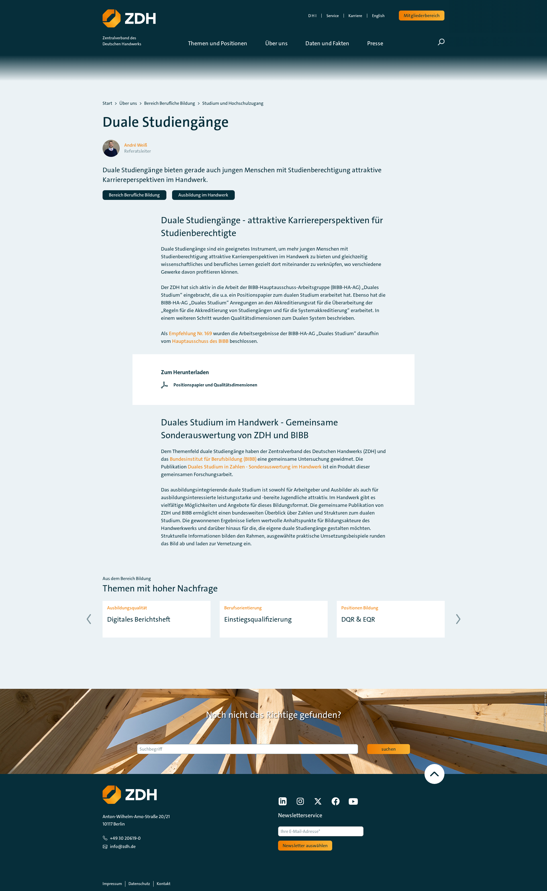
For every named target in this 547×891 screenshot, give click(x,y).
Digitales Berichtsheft (138, 619)
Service (332, 16)
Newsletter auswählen (305, 846)
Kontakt (163, 883)
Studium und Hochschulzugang (233, 103)
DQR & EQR (358, 619)
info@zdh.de (123, 846)
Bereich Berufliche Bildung (169, 103)
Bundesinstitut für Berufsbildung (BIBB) (213, 459)
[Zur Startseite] (129, 18)
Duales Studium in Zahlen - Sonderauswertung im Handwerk (255, 466)
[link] (210, 385)
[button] (222, 43)
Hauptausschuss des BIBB (200, 341)
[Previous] (88, 619)
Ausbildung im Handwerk (203, 195)
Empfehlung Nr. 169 (190, 333)
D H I (312, 16)
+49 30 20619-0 (125, 838)
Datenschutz (139, 883)
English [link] (378, 16)
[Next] (458, 619)
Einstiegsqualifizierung (258, 619)
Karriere (355, 16)
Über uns (128, 103)
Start (107, 103)
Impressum (112, 883)
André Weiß (135, 145)
